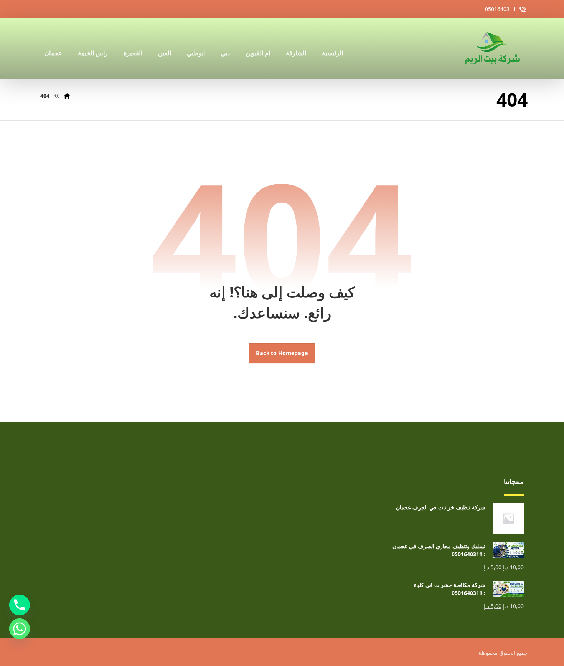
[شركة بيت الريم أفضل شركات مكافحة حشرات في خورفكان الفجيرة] (492, 48)
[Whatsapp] (19, 628)
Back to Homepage (282, 353)
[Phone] (19, 605)
